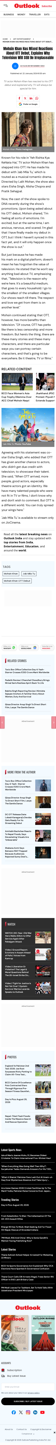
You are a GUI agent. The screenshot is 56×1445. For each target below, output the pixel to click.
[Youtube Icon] (42, 1412)
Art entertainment (22, 39)
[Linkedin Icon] (35, 1412)
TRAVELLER (35, 14)
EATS (46, 14)
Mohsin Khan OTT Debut (17, 580)
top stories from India (18, 542)
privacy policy (33, 1393)
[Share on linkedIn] (31, 98)
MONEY (21, 14)
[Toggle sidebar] (8, 6)
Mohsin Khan (11, 573)
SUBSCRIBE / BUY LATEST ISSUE (28, 1401)
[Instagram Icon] (28, 1412)
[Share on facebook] (19, 98)
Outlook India (13, 538)
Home (5, 39)
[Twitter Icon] (21, 1412)
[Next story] (54, 722)
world (22, 550)
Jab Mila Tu (29, 573)
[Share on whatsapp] (37, 98)
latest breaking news (33, 534)
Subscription (14, 1370)
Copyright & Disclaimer (40, 1429)
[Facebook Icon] (13, 1412)
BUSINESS (9, 14)
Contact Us (21, 1429)
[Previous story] (2, 722)
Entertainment (14, 546)
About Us (9, 1429)
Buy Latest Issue (16, 1376)
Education (32, 546)
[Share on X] (25, 98)
